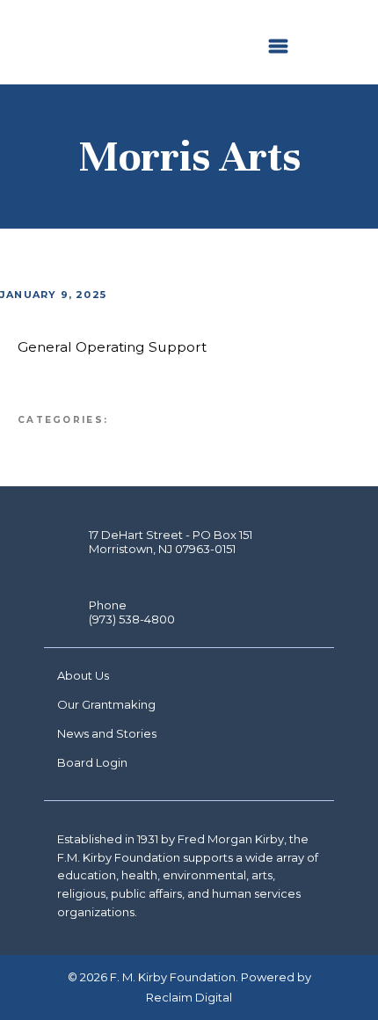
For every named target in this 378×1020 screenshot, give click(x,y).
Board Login (92, 762)
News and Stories (106, 733)
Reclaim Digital (189, 997)
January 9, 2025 (53, 294)
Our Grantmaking (106, 704)
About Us (83, 675)
